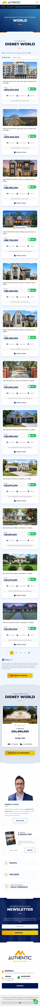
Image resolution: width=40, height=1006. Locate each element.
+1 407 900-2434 (25, 978)
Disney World (10, 6)
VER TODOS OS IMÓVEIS (18, 675)
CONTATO (20, 986)
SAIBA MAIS (20, 821)
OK (20, 1002)
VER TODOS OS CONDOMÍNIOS (18, 753)
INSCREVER (19, 933)
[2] (29, 652)
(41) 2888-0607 (9, 980)
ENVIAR (29, 850)
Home (3, 6)
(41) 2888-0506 (9, 978)
